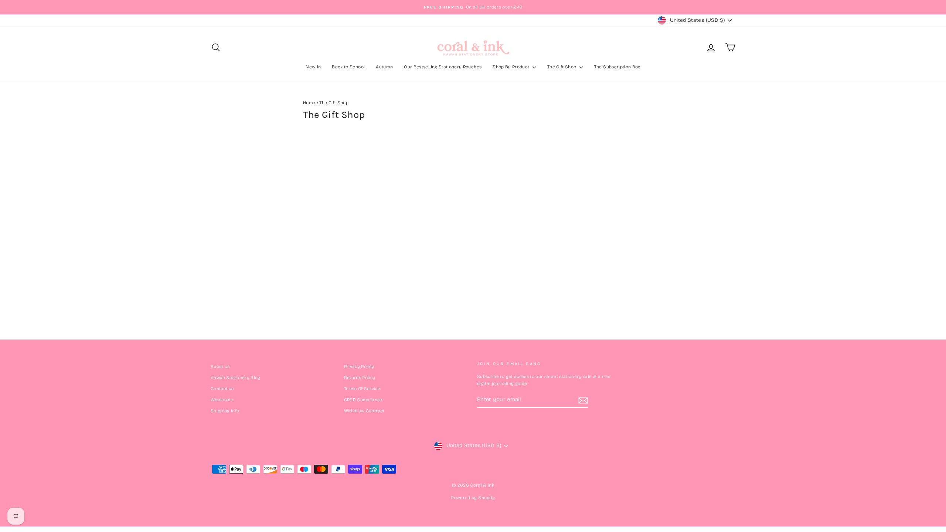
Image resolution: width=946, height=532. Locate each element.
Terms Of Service (362, 388)
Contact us (222, 388)
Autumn (384, 66)
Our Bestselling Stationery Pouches (442, 66)
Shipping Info (225, 410)
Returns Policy (359, 377)
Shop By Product (512, 66)
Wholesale (222, 399)
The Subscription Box (617, 66)
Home (309, 102)
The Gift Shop (562, 66)
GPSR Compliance (363, 399)
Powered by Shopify (473, 497)
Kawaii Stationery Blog (236, 377)
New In (313, 66)
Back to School (348, 66)
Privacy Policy (359, 366)
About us (220, 366)
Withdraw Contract (364, 410)
